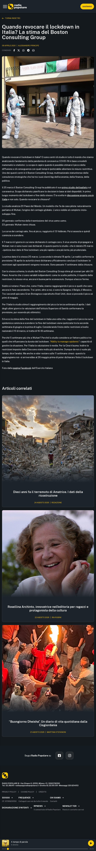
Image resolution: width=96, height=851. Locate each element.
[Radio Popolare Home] (17, 6)
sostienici (87, 6)
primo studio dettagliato (75, 187)
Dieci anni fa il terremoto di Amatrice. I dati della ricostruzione (48, 493)
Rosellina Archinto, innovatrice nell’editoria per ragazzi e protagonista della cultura (48, 608)
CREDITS (42, 792)
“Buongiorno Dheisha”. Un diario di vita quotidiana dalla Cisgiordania (48, 723)
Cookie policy (27, 792)
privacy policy (9, 792)
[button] (5, 6)
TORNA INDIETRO (12, 18)
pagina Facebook (22, 368)
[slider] (8, 849)
